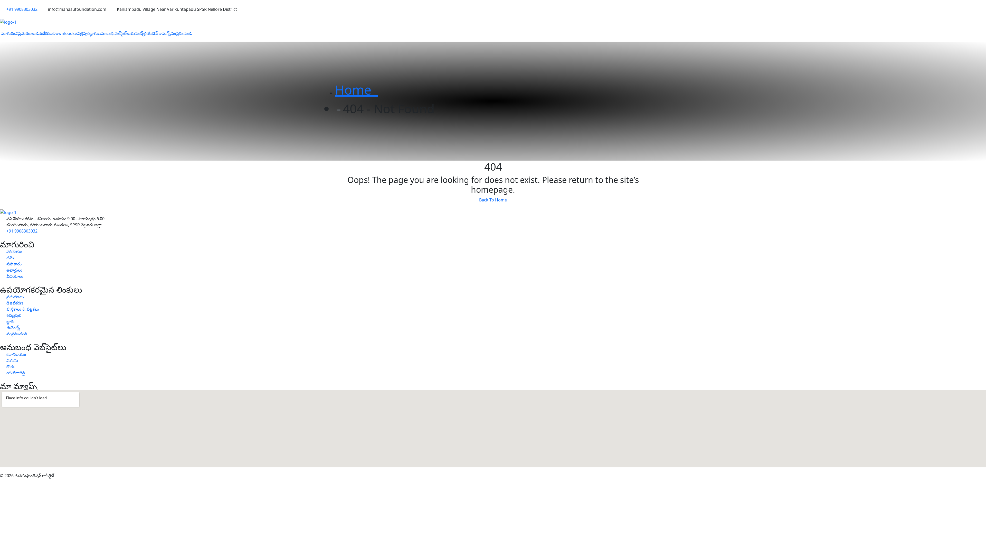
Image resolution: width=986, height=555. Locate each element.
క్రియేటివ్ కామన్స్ (157, 33)
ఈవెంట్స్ (137, 33)
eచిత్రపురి (82, 33)
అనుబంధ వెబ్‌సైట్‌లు (114, 33)
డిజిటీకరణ (44, 33)
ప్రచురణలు (27, 33)
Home (356, 89)
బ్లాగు (94, 33)
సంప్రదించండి (181, 33)
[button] (9, 33)
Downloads (64, 33)
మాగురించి (9, 33)
